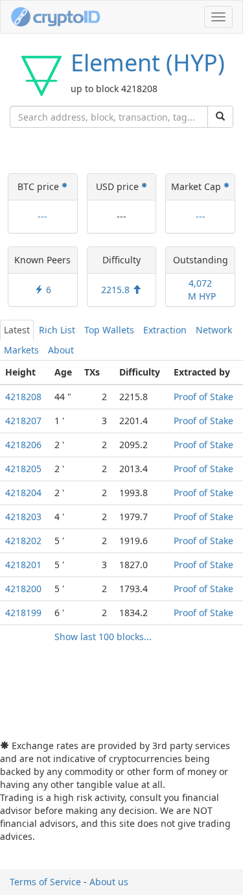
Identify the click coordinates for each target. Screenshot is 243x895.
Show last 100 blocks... (103, 636)
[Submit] (220, 117)
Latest (17, 330)
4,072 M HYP (200, 289)
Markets (21, 350)
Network (214, 330)
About (61, 350)
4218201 (23, 564)
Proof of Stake (203, 396)
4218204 (23, 492)
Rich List (57, 330)
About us (108, 882)
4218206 (23, 444)
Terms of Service (45, 882)
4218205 (23, 468)
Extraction (165, 330)
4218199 (23, 612)
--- (42, 216)
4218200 (23, 588)
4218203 (23, 516)
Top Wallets (109, 330)
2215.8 (116, 289)
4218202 (23, 540)
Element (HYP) (148, 62)
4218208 (23, 396)
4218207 (23, 420)
